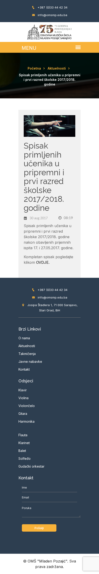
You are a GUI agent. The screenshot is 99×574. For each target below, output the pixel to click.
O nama (24, 338)
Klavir (22, 390)
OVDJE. (43, 262)
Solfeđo (24, 458)
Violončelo (26, 406)
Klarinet (24, 443)
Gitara (22, 414)
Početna (34, 68)
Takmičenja (27, 354)
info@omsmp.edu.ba (52, 15)
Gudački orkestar (31, 466)
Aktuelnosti (57, 68)
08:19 (68, 218)
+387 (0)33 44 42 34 (52, 7)
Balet (22, 451)
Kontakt (24, 369)
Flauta (22, 435)
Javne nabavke (30, 361)
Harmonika (26, 421)
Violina (23, 398)
